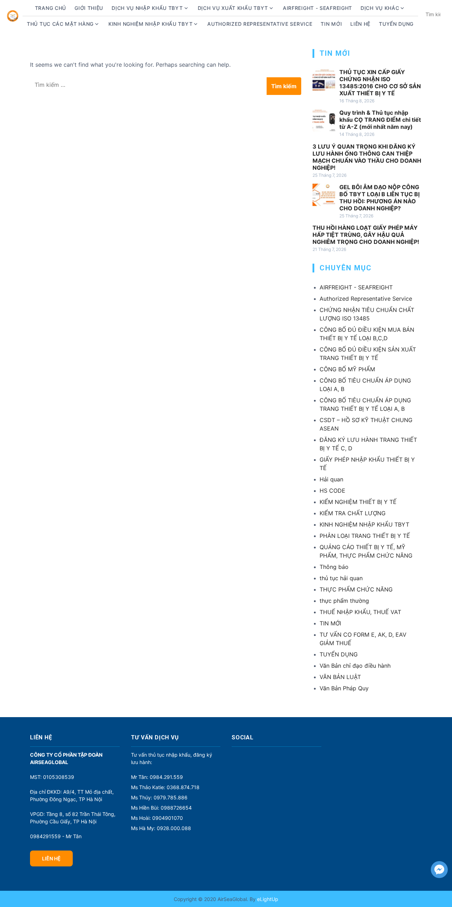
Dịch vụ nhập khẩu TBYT (147, 8)
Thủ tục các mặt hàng (60, 24)
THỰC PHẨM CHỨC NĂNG (356, 589)
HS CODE (332, 490)
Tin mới (331, 24)
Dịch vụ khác (380, 8)
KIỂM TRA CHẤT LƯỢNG (353, 513)
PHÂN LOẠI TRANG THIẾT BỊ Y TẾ (365, 535)
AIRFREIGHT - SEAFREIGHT (317, 8)
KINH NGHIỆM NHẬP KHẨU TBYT (364, 524)
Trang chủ (50, 8)
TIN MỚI (330, 623)
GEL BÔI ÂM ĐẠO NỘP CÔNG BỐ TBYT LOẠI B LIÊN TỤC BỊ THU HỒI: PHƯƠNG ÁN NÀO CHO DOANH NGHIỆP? (379, 198)
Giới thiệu (89, 8)
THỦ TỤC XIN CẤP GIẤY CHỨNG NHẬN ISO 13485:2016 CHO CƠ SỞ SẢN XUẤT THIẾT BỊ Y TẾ (380, 82)
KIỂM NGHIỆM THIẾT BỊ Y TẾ (358, 501)
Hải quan (331, 479)
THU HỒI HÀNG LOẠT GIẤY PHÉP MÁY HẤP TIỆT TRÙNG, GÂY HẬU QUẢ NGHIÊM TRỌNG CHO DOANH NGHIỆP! (366, 234)
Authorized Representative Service (259, 24)
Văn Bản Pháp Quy (344, 688)
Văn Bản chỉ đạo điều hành (355, 665)
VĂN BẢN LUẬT (340, 676)
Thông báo (334, 566)
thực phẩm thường (344, 600)
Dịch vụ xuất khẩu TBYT (233, 8)
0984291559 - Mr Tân (56, 836)
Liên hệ (360, 24)
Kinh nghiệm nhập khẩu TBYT (150, 24)
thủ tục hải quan (341, 578)
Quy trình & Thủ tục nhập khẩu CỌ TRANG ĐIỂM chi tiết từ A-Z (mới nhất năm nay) (380, 119)
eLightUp (267, 899)
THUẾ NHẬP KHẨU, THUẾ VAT (360, 611)
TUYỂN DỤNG (396, 24)
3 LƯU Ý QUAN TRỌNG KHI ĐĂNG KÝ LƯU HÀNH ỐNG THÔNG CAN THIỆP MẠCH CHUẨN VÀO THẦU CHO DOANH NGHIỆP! (367, 157)
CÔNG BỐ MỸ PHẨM (347, 369)
